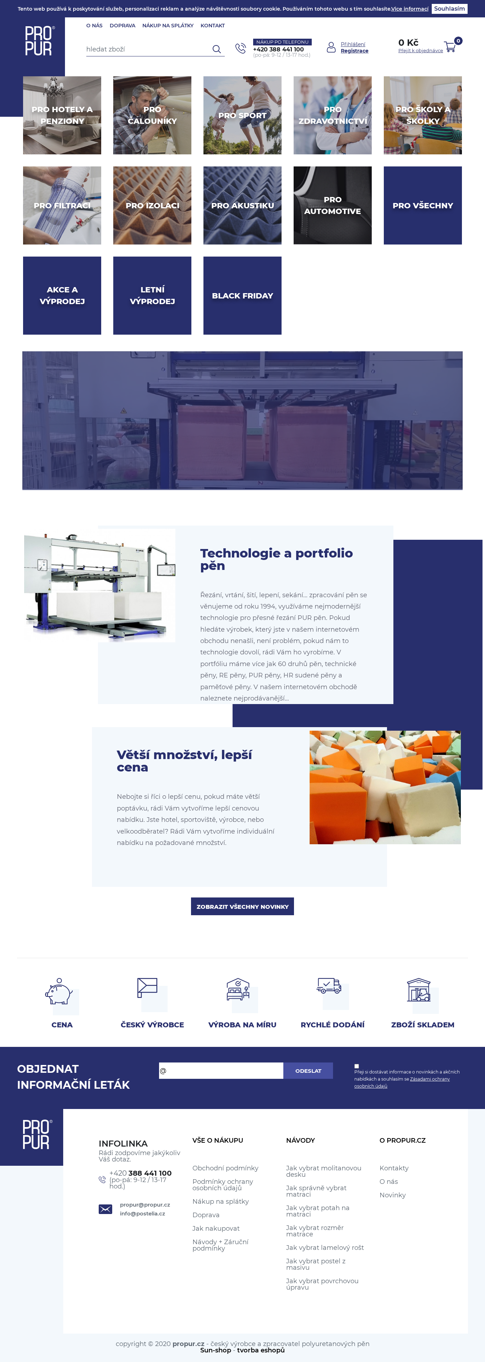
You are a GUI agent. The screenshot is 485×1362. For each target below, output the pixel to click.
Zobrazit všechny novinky (243, 907)
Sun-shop (215, 1350)
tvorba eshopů (261, 1350)
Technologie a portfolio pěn (276, 559)
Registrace (355, 51)
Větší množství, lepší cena (184, 761)
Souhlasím (449, 8)
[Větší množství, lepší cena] (385, 787)
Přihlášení (353, 44)
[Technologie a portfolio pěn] (99, 585)
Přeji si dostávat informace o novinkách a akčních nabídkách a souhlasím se (407, 1079)
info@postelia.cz (142, 1213)
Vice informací (410, 9)
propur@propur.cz (145, 1204)
